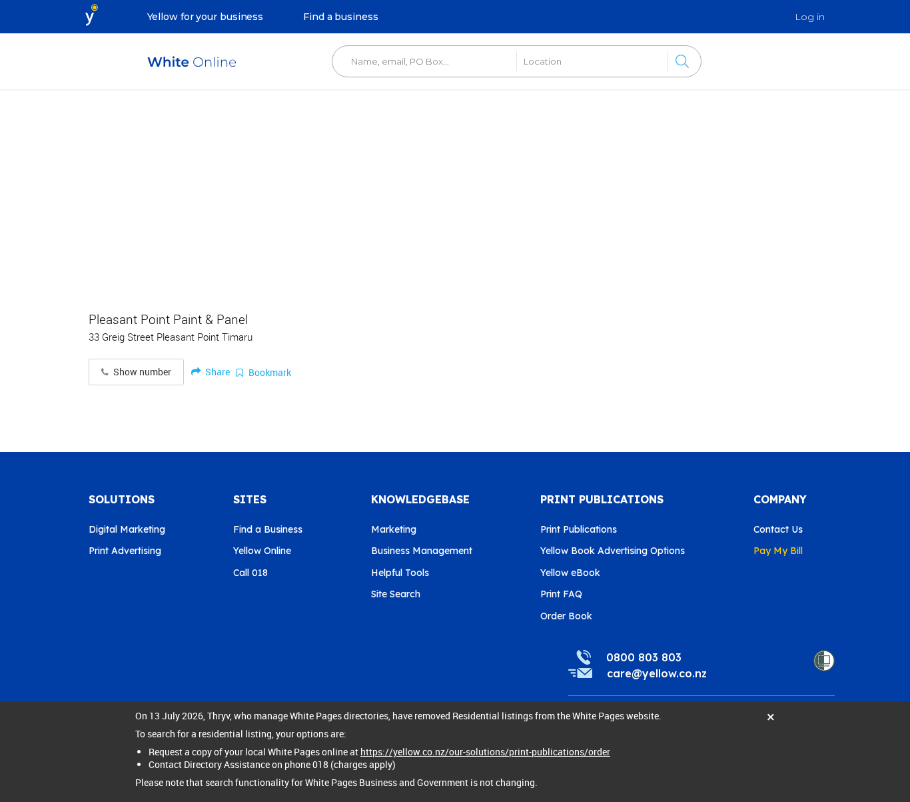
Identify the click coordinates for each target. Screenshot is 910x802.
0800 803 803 (644, 657)
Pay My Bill (778, 551)
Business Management (421, 551)
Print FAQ (561, 594)
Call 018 (250, 573)
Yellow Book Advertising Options (612, 551)
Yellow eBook (570, 573)
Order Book (566, 616)
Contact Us (778, 529)
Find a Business (267, 529)
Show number (141, 372)
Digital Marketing (127, 529)
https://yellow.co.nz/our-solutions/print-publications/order (485, 751)
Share (216, 371)
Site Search (395, 594)
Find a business (340, 17)
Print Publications (578, 529)
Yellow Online (262, 551)
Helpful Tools (400, 573)
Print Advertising (125, 551)
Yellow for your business (205, 17)
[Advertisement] (455, 193)
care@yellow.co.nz (657, 673)
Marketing (393, 529)
